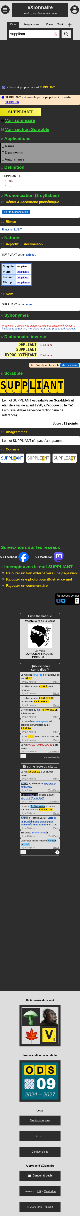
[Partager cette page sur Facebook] (58, 601)
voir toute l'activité (51, 757)
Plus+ (56, 682)
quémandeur (68, 328)
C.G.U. (40, 1136)
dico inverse (69, 365)
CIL (31, 736)
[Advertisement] (40, 60)
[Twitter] (63, 601)
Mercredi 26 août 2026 (32, 798)
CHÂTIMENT (41, 701)
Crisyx (24, 783)
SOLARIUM (45, 809)
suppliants (23, 271)
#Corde (38, 675)
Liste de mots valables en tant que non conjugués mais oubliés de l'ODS (39, 821)
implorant (7, 328)
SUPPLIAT (65, 458)
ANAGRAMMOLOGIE (40, 745)
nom (29, 304)
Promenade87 (39, 832)
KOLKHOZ (34, 771)
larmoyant (20, 328)
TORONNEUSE (49, 710)
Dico (11, 87)
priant (55, 328)
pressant (45, 328)
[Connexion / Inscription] (74, 9)
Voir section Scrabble (27, 129)
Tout (50, 751)
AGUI (28, 678)
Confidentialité (40, 1151)
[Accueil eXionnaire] (3, 87)
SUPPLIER (12, 102)
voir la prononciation (16, 211)
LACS (44, 686)
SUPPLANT (12, 458)
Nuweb (49, 1206)
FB (39, 1191)
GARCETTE (47, 698)
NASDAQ (26, 728)
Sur (8, 557)
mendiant (33, 328)
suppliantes (23, 282)
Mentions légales (40, 1120)
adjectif (30, 254)
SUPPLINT (38, 458)
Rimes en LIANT (12, 229)
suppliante (23, 277)
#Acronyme (40, 721)
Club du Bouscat (29, 795)
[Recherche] (66, 34)
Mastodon (50, 1191)
